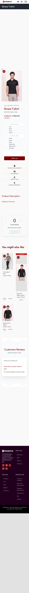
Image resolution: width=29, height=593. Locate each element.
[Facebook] (3, 465)
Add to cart (14, 158)
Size (5, 128)
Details (11, 298)
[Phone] (6, 468)
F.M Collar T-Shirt (6, 273)
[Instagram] (6, 465)
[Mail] (3, 468)
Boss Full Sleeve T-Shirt (20, 294)
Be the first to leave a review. (11, 112)
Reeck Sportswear (15, 507)
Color (5, 141)
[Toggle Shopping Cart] (18, 2)
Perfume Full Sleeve (6, 324)
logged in (13, 372)
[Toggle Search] (21, 1)
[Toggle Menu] (25, 1)
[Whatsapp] (10, 465)
